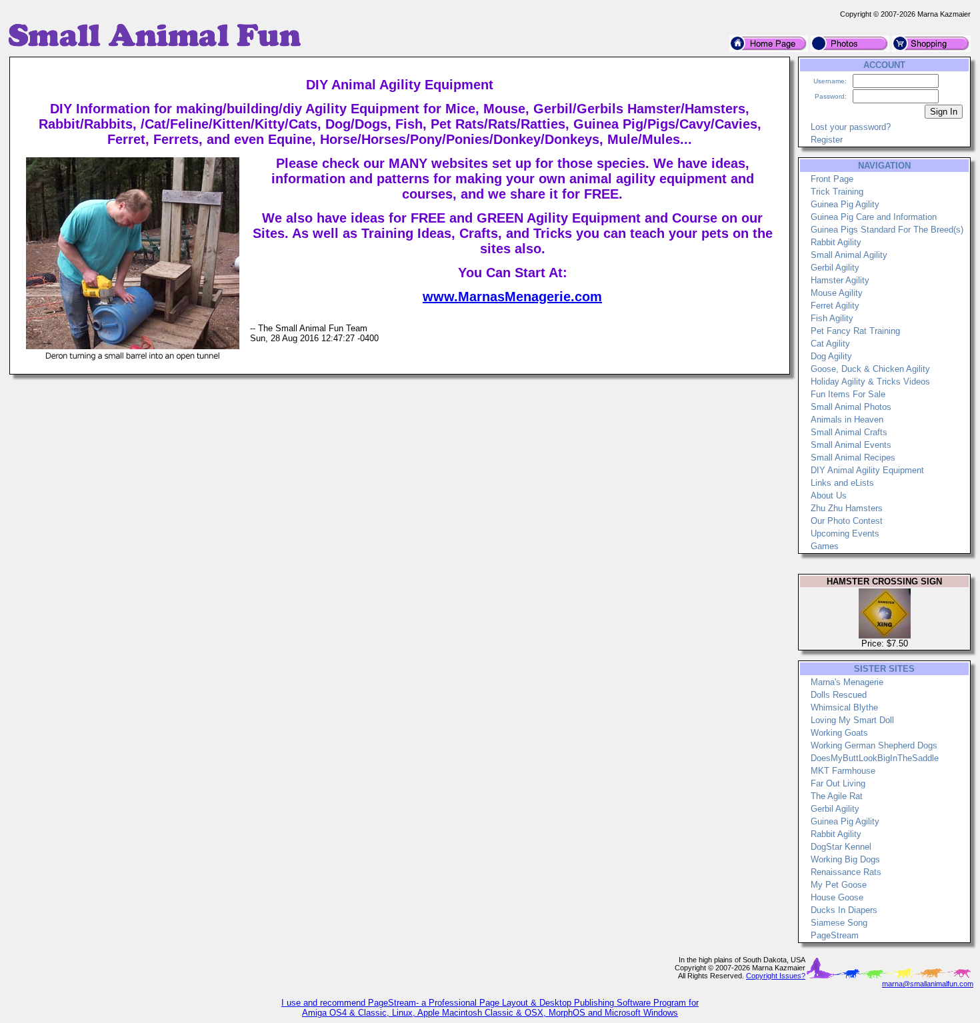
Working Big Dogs (845, 859)
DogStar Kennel (841, 847)
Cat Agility (830, 344)
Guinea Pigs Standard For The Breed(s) (887, 230)
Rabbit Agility (836, 242)
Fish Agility (832, 318)
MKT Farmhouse (843, 771)
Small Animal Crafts (849, 432)
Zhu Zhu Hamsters (847, 508)
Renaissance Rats (846, 872)
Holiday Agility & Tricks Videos (870, 382)
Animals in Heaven (847, 420)
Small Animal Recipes (853, 458)
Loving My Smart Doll (852, 720)
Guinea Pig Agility (845, 204)
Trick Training (837, 192)
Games (825, 546)
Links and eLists (842, 483)
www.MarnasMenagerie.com (512, 296)
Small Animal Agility (849, 255)
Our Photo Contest (847, 521)
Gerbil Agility (835, 268)
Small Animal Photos (851, 407)
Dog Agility (831, 356)
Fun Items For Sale (848, 394)
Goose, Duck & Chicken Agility (870, 369)
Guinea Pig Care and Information (874, 217)
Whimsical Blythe (844, 707)
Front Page (832, 179)
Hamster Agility (840, 280)
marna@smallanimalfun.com (927, 984)
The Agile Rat (837, 796)
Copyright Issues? (775, 976)
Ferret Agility (835, 306)
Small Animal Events (851, 445)
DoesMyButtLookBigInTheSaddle (875, 758)
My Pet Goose (839, 885)
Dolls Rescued (839, 695)
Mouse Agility (837, 293)
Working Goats (839, 733)
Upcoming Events (845, 533)
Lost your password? (851, 127)
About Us (829, 496)
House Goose (837, 897)
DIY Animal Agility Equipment (867, 470)
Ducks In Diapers (844, 910)
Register (827, 140)
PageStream (835, 935)
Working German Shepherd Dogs (874, 745)
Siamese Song (839, 923)
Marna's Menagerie (847, 682)
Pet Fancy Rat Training (855, 331)
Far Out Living (838, 783)
